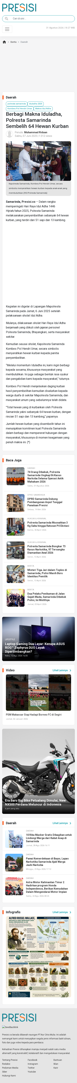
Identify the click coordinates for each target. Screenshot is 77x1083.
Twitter (31, 1068)
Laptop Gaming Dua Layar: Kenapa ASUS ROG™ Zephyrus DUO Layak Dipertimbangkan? (35, 647)
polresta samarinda (17, 104)
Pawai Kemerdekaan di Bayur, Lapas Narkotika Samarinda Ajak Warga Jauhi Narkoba (47, 861)
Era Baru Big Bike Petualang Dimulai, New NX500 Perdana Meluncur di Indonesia (35, 802)
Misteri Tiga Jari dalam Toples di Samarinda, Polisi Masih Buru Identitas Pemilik (47, 573)
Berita (13, 42)
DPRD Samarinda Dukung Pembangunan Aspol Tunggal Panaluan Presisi (44, 502)
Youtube (32, 1072)
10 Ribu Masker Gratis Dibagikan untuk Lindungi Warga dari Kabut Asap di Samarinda (49, 838)
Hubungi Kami (9, 1075)
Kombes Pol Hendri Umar (20, 108)
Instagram (33, 1064)
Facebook (32, 1060)
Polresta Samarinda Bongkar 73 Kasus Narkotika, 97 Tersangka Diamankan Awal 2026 (46, 549)
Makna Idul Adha (43, 108)
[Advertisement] (38, 264)
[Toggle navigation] (7, 29)
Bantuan (58, 1060)
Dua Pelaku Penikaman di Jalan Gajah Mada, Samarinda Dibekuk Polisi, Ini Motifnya (46, 597)
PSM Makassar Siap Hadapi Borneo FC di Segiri (34, 714)
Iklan (56, 1064)
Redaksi (6, 1064)
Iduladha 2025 (35, 104)
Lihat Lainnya (63, 670)
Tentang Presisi (10, 1060)
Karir (56, 1068)
